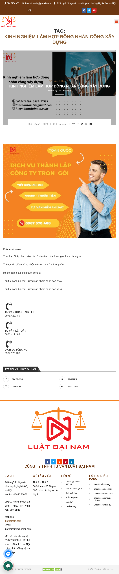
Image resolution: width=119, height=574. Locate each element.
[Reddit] (59, 462)
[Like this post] (73, 124)
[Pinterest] (65, 462)
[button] (29, 10)
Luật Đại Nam (64, 90)
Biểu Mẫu (53, 81)
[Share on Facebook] (78, 124)
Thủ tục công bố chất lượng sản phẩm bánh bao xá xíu (33, 289)
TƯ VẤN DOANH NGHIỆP (20, 312)
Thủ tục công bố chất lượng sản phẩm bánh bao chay (32, 281)
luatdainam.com (13, 520)
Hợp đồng (65, 81)
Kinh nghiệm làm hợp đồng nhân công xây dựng (59, 86)
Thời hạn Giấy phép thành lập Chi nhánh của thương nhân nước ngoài (42, 256)
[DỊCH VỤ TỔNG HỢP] (9, 344)
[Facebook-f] (47, 462)
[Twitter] (89, 10)
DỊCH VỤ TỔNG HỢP (17, 349)
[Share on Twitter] (82, 124)
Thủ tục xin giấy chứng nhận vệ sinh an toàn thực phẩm (33, 264)
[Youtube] (94, 10)
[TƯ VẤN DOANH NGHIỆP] (9, 306)
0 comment (61, 124)
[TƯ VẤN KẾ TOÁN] (9, 325)
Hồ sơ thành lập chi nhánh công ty (22, 272)
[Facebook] (84, 10)
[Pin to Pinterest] (86, 124)
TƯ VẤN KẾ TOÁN (15, 331)
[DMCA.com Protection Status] (52, 569)
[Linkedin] (71, 462)
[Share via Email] (91, 124)
